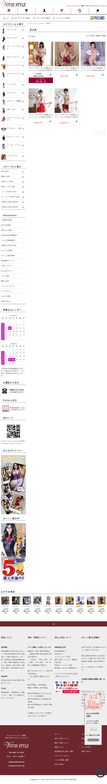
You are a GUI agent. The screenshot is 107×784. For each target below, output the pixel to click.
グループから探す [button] (43, 18)
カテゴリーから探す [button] (22, 18)
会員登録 (84, 738)
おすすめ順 (90, 36)
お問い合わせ (86, 751)
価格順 (98, 36)
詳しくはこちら (93, 740)
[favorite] (51, 75)
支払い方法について (62, 738)
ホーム (5, 18)
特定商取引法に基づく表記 (64, 751)
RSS (56, 764)
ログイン (84, 743)
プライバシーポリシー (62, 756)
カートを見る (86, 747)
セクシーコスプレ (39, 23)
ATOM (61, 764)
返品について (59, 747)
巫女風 (48, 23)
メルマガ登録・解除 (62, 760)
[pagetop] (53, 623)
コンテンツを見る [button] (63, 18)
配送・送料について (62, 743)
